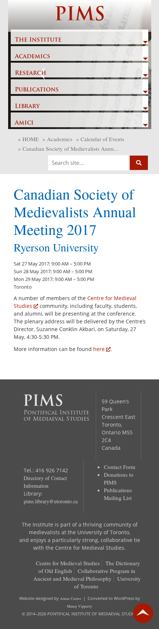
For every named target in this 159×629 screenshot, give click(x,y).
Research (30, 73)
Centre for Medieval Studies (68, 563)
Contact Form (119, 466)
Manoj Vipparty (79, 606)
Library (27, 107)
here (99, 348)
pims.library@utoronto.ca (51, 501)
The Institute (38, 40)
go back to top (143, 613)
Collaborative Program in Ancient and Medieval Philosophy (84, 574)
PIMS (79, 15)
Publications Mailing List (118, 493)
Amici (24, 123)
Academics (32, 57)
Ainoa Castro (70, 598)
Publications (37, 90)
